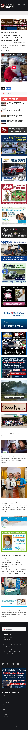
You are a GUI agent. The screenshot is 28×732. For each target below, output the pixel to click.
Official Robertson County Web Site (12, 645)
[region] (14, 131)
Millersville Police (7, 643)
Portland (5, 713)
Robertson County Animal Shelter (11, 650)
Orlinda (4, 710)
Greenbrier (5, 705)
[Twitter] (24, 4)
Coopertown (6, 701)
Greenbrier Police (7, 640)
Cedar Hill (5, 698)
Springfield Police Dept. (9, 654)
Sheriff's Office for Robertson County (12, 652)
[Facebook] (19, 4)
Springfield (5, 717)
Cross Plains (6, 703)
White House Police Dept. (9, 657)
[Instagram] (26, 4)
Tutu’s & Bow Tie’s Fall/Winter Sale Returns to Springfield (16, 110)
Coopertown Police (7, 638)
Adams (4, 696)
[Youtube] (21, 4)
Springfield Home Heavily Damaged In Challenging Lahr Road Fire (16, 105)
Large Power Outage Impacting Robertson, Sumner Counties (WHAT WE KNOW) (16, 123)
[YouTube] (18, 665)
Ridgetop (5, 715)
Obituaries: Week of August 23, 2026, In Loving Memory (15, 117)
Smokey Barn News (9, 727)
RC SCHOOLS (6, 647)
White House (6, 720)
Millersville (5, 708)
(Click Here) (19, 86)
